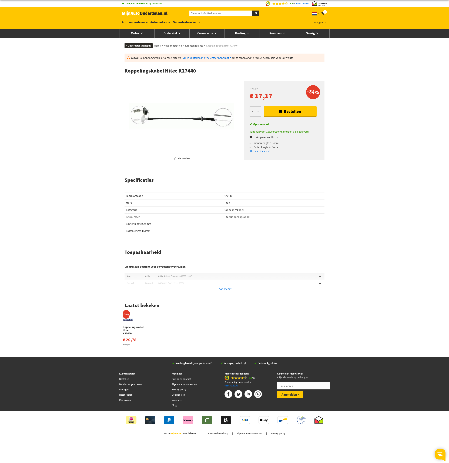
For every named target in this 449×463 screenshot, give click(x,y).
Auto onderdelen (133, 22)
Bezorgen (124, 389)
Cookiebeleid (179, 394)
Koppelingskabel (234, 210)
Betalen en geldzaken (130, 384)
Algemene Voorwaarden (249, 433)
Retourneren (126, 394)
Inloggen (319, 22)
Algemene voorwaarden (184, 384)
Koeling (240, 33)
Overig (311, 33)
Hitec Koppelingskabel (237, 217)
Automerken (158, 22)
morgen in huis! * (194, 363)
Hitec (227, 203)
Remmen (275, 33)
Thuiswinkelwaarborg (216, 433)
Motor (135, 33)
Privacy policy (179, 389)
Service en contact (181, 378)
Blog (174, 405)
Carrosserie (205, 33)
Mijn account (125, 400)
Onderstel (170, 33)
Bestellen (292, 111)
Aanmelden (290, 394)
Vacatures (177, 400)
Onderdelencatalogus (139, 45)
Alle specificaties (260, 151)
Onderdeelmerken (185, 22)
